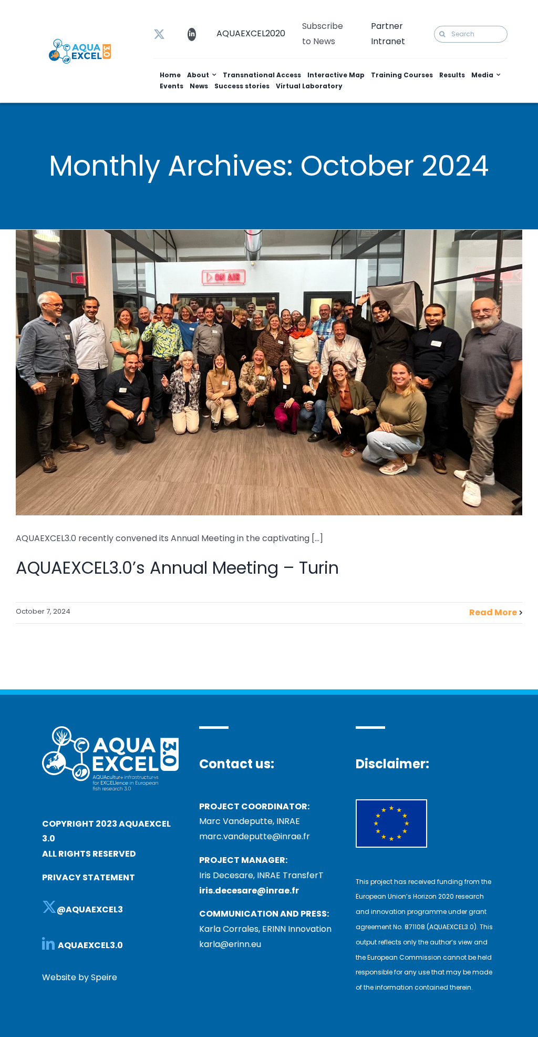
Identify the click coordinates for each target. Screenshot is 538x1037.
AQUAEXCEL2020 (250, 33)
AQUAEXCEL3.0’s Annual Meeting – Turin (177, 568)
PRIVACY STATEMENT (88, 877)
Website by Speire (79, 977)
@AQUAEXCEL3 (90, 909)
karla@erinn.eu (230, 944)
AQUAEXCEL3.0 (91, 945)
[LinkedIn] (48, 943)
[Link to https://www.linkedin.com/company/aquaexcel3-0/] (192, 34)
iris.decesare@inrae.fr (249, 890)
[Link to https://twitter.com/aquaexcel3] (159, 34)
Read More (493, 612)
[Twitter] (49, 907)
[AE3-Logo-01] (80, 43)
